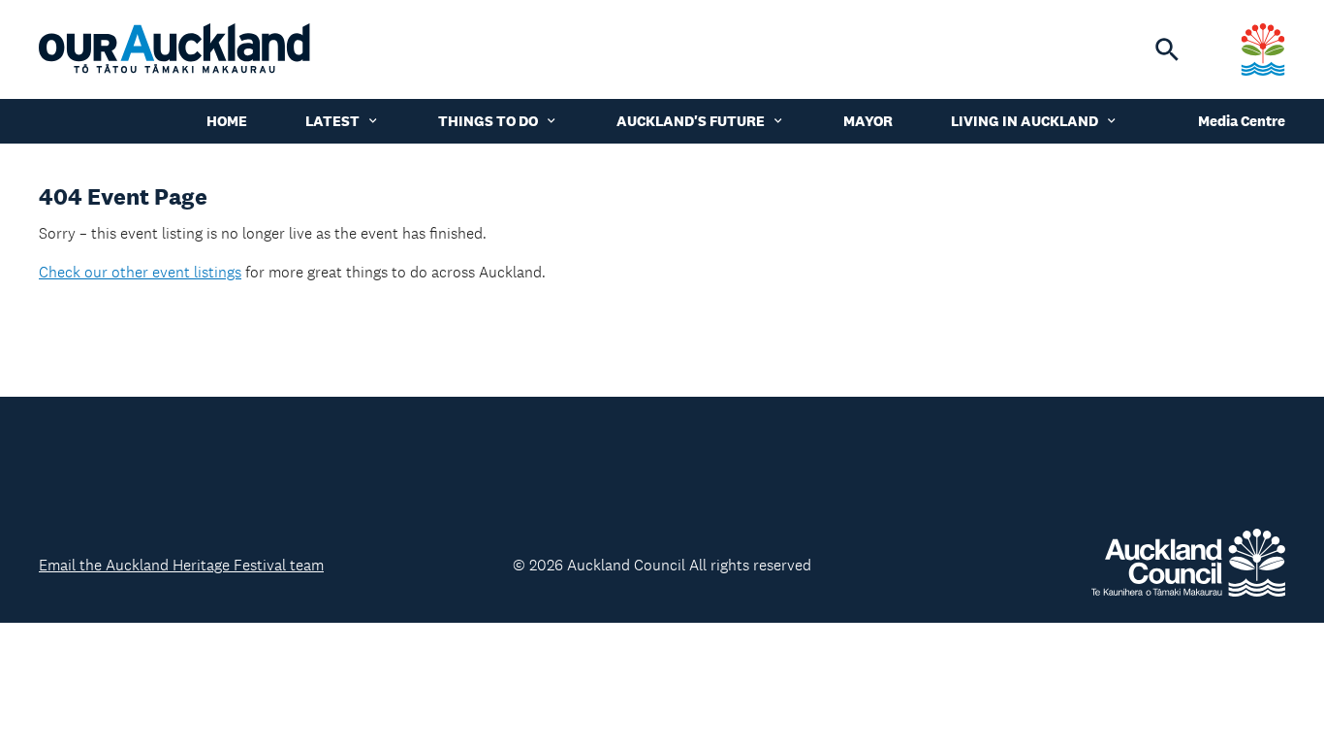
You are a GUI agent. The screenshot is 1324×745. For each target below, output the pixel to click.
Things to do (488, 121)
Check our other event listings (140, 272)
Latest (332, 121)
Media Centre (1241, 121)
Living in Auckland (1024, 121)
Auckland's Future (690, 121)
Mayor (868, 121)
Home (226, 121)
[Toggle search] (1166, 49)
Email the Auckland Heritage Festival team (181, 565)
